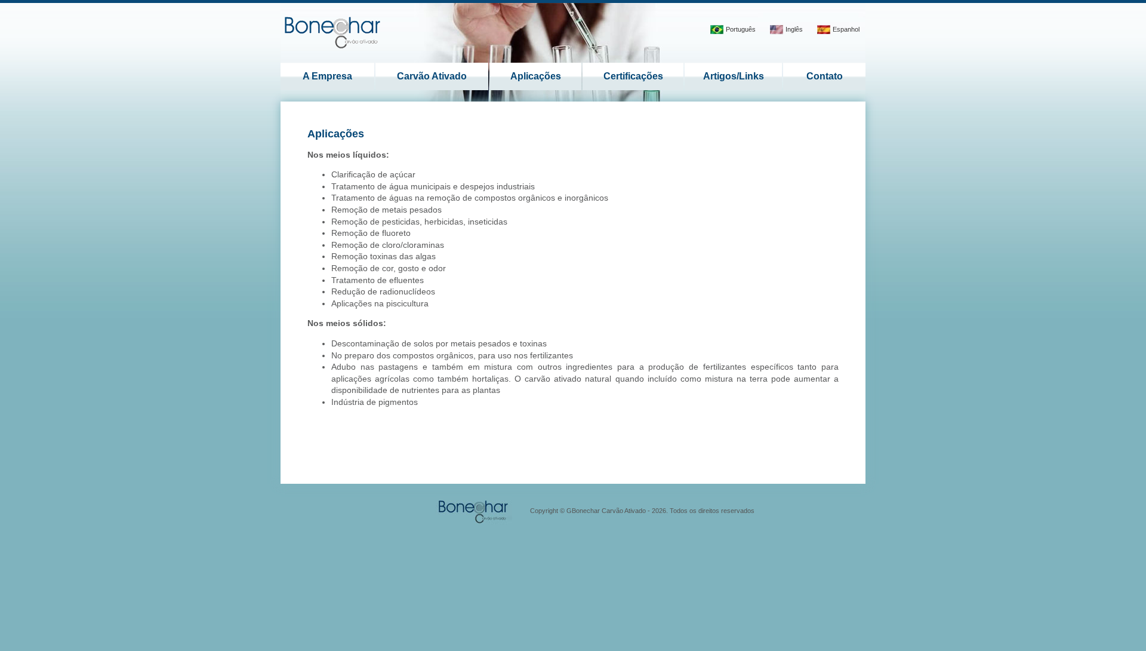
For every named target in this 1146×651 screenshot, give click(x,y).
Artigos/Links (733, 76)
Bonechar (333, 31)
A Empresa (327, 76)
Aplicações (535, 76)
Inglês (794, 29)
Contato (824, 76)
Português (741, 29)
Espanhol (846, 29)
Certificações (633, 76)
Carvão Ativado (432, 76)
